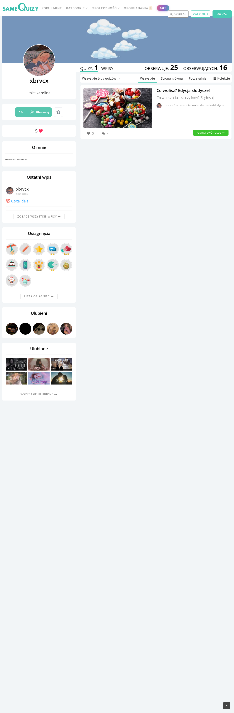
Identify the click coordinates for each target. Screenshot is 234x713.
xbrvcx (22, 189)
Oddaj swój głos (209, 132)
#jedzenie (206, 105)
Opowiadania (138, 8)
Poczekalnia (198, 78)
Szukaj (179, 14)
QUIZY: (89, 68)
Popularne (52, 8)
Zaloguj (200, 14)
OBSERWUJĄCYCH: (205, 68)
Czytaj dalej (20, 201)
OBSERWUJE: (161, 68)
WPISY (107, 68)
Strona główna (172, 78)
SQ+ (163, 8)
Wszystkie (147, 78)
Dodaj (222, 14)
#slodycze (218, 105)
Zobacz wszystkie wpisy (37, 216)
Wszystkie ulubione (37, 394)
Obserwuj (34, 112)
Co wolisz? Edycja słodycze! (183, 90)
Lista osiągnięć (37, 296)
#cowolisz (194, 105)
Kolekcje (223, 78)
